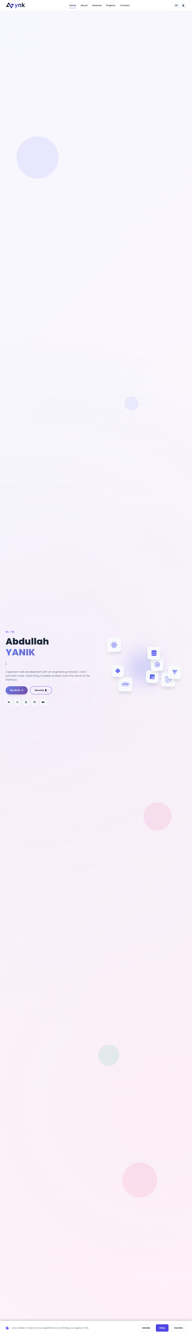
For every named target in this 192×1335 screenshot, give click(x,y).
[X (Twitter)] (26, 702)
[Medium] (43, 702)
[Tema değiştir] (183, 5)
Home (72, 5)
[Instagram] (17, 702)
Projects (110, 5)
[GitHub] (34, 702)
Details (146, 1327)
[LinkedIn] (9, 702)
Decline (178, 1327)
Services (97, 5)
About (84, 5)
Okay (162, 1327)
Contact (125, 5)
